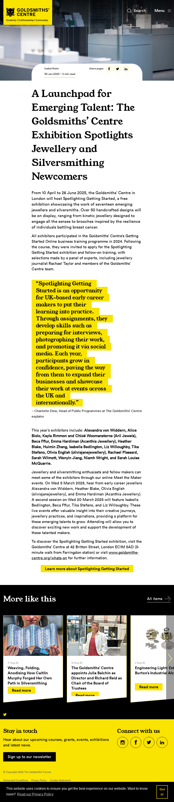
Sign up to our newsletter (29, 756)
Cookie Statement (60, 780)
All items (154, 598)
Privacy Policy (39, 780)
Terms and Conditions (15, 780)
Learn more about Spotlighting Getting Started (87, 568)
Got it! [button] (162, 792)
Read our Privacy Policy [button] (35, 794)
